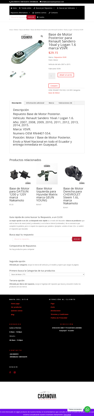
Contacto (54, 13)
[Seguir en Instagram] (15, 372)
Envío (53, 307)
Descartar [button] (67, 414)
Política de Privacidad (59, 318)
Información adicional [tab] (35, 103)
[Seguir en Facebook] (10, 372)
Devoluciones (56, 311)
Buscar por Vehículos (67, 8)
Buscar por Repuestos (44, 8)
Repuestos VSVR (60, 57)
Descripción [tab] (16, 103)
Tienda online (26, 8)
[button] (42, 36)
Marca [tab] (51, 103)
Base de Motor (25, 30)
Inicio (15, 8)
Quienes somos (40, 13)
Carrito (41, 17)
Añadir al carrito (66, 75)
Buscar (31, 17)
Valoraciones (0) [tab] (65, 103)
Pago (52, 303)
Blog (12, 314)
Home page (15, 303)
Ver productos (16, 307)
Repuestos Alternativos (19, 13)
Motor (16, 30)
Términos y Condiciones (59, 314)
